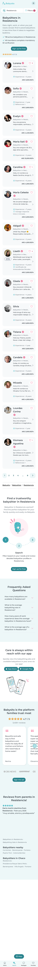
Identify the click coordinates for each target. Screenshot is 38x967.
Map (20, 956)
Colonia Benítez (19, 853)
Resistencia (7, 861)
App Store (12, 669)
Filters (31, 11)
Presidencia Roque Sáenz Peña (14, 864)
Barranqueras (17, 850)
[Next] (32, 475)
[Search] (4, 10)
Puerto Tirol (7, 853)
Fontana (27, 850)
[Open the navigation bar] (33, 3)
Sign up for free (19, 49)
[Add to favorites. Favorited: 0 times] (31, 88)
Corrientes (7, 850)
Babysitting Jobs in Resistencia (15, 842)
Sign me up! (19, 780)
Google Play (27, 669)
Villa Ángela (18, 866)
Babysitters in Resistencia (12, 839)
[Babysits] (8, 3)
